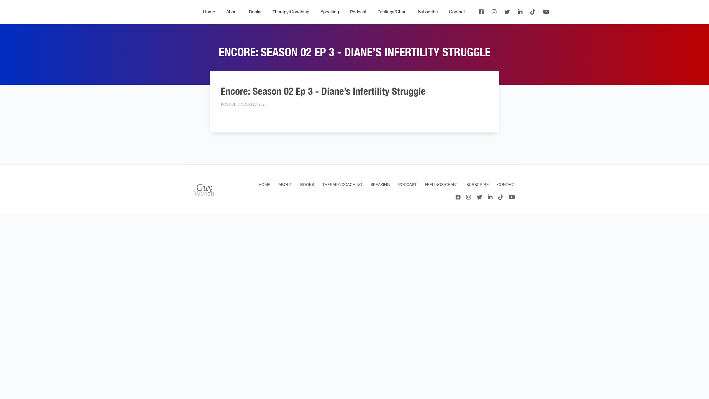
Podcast (358, 11)
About (232, 11)
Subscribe (428, 11)
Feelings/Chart (392, 11)
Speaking (329, 11)
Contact (457, 11)
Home (209, 11)
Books (255, 11)
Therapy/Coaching (291, 11)
